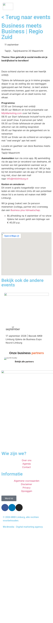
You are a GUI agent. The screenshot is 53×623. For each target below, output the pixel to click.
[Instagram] (19, 507)
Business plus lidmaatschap (25, 210)
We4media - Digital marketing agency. (23, 526)
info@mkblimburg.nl (17, 178)
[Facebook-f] (4, 507)
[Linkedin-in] (12, 507)
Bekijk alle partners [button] (24, 361)
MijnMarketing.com (11, 113)
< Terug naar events (25, 17)
